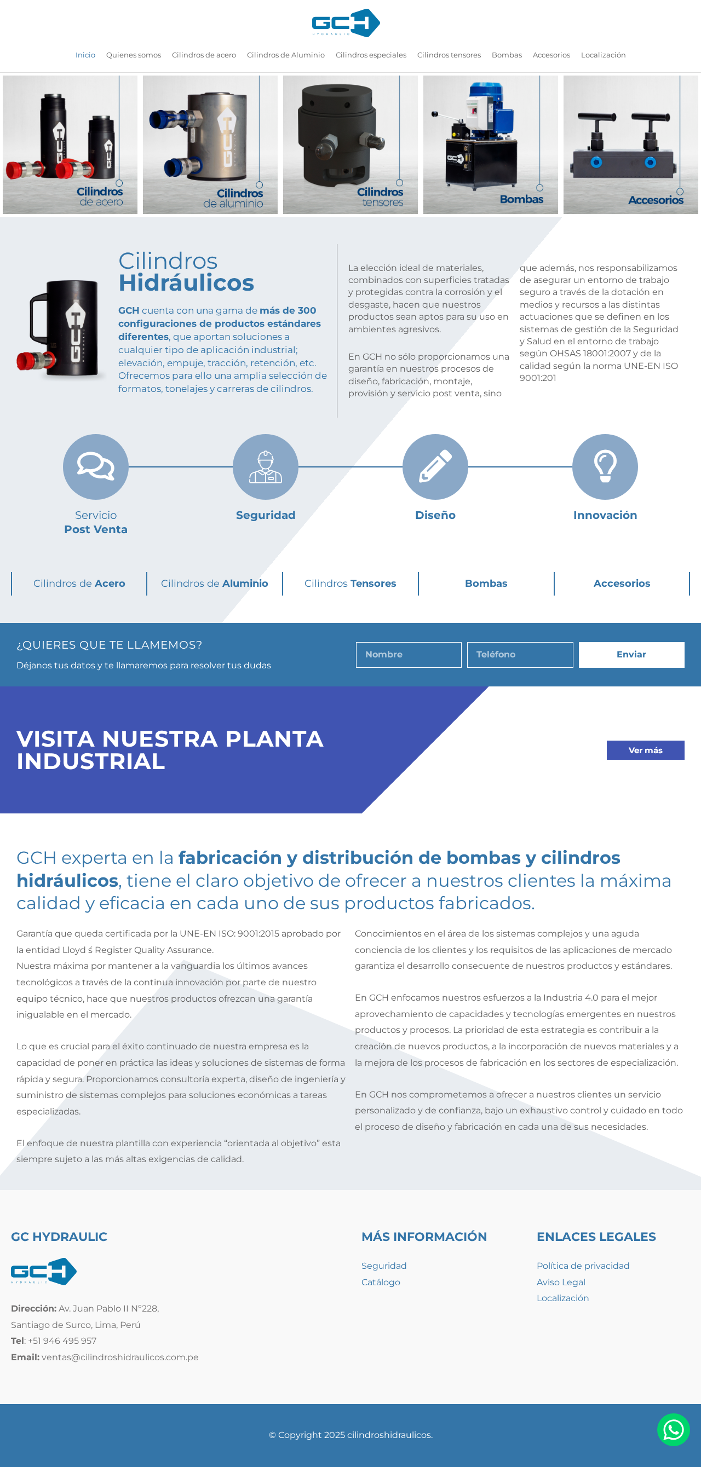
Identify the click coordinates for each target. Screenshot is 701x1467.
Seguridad (384, 1266)
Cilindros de (79, 583)
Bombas (486, 583)
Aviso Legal (561, 1282)
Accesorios (622, 583)
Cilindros (350, 583)
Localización (563, 1298)
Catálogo (380, 1282)
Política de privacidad (583, 1266)
